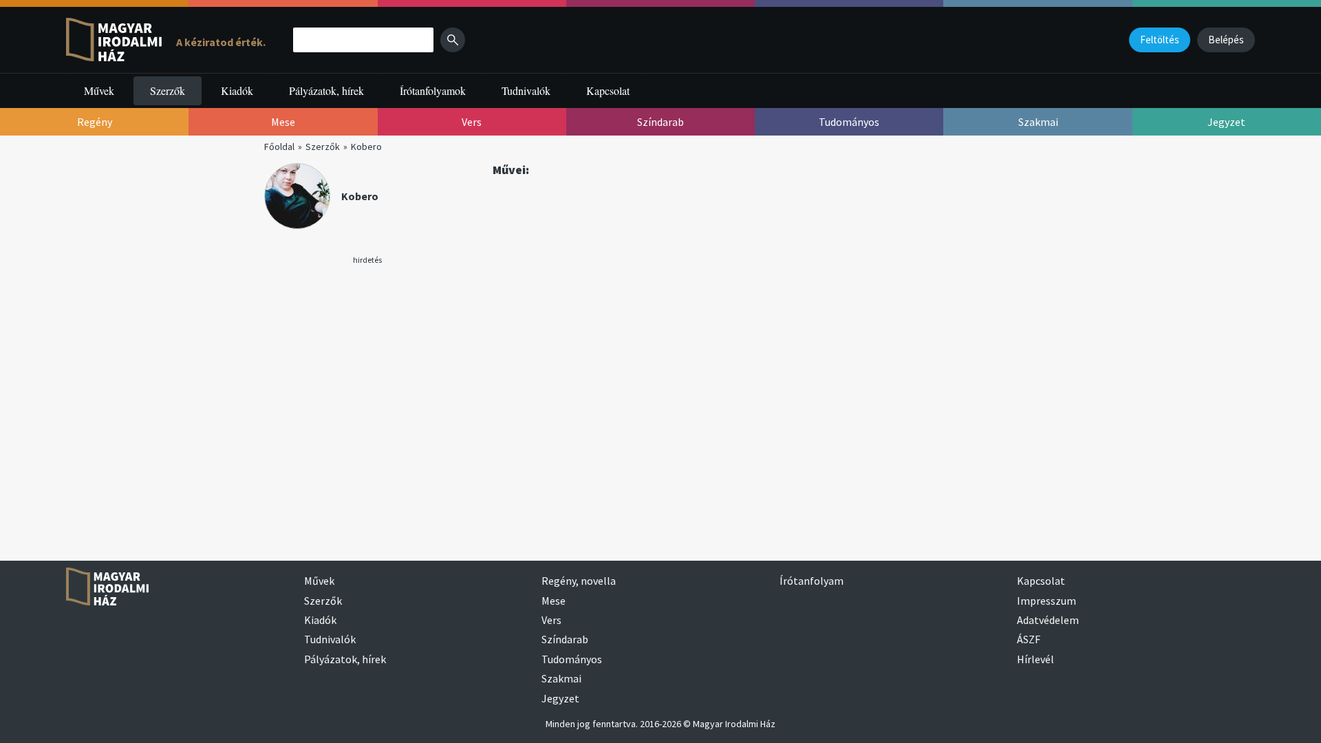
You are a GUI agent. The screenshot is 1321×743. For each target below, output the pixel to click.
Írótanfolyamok (433, 90)
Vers (551, 620)
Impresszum (1046, 600)
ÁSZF (1028, 639)
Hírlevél (1035, 659)
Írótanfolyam (812, 581)
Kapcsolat (608, 90)
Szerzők (167, 90)
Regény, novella (578, 581)
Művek (99, 90)
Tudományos (571, 659)
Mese (553, 600)
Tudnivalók (526, 90)
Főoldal (279, 146)
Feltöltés (1159, 39)
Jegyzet (560, 698)
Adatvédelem (1048, 620)
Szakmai (561, 678)
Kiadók (237, 90)
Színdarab (564, 639)
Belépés (1226, 39)
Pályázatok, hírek (326, 90)
